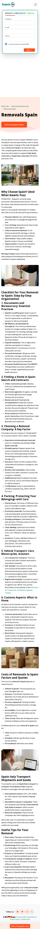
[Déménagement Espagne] (7, 917)
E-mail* (7, 27)
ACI (6, 576)
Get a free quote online (14, 124)
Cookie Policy (25, 919)
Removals (5, 106)
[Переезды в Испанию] (14, 917)
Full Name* (8, 19)
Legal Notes (32, 917)
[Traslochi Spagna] (4, 917)
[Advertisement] (20, 75)
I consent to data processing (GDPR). (18, 44)
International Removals (20, 106)
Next (29, 50)
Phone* (7, 36)
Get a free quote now (20, 926)
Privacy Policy (14, 919)
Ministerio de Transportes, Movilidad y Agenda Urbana (21, 590)
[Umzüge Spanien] (9, 917)
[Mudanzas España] (11, 917)
